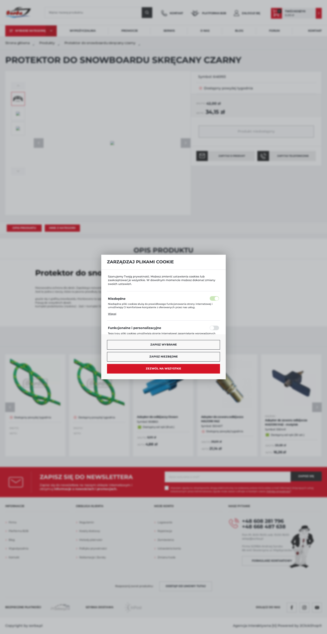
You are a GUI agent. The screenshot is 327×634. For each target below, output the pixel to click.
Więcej (112, 313)
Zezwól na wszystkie (163, 368)
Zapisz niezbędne (163, 356)
